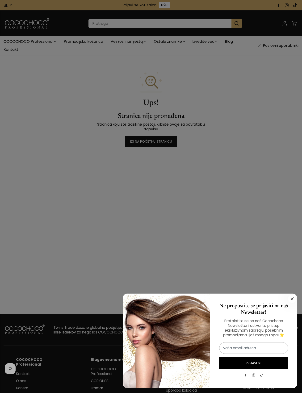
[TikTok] (262, 375)
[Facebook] (246, 375)
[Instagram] (254, 375)
